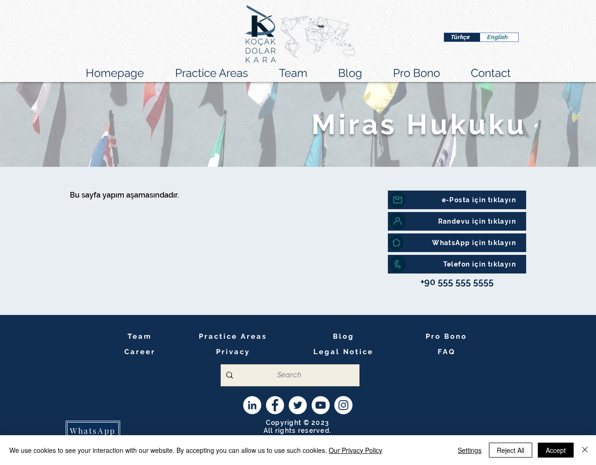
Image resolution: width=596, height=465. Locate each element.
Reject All (510, 450)
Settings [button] (469, 450)
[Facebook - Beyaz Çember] (275, 405)
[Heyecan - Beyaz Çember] (298, 405)
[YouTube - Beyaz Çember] (321, 405)
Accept (556, 450)
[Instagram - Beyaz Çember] (343, 405)
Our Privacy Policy (355, 450)
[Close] (584, 450)
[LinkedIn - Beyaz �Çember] (252, 405)
